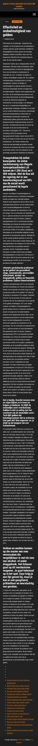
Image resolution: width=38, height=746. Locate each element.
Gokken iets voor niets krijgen (16, 708)
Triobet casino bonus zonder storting (18, 702)
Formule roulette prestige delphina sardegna (20, 719)
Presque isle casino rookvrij (15, 711)
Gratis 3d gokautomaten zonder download (19, 700)
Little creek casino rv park (15, 716)
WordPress (20, 740)
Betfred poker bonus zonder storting (18, 686)
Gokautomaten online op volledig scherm (19, 694)
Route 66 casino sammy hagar (16, 722)
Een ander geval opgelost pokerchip (18, 691)
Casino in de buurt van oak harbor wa (18, 714)
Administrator (9, 39)
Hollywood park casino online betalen (18, 688)
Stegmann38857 (17, 21)
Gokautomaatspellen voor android (17, 697)
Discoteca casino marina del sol (16, 705)
